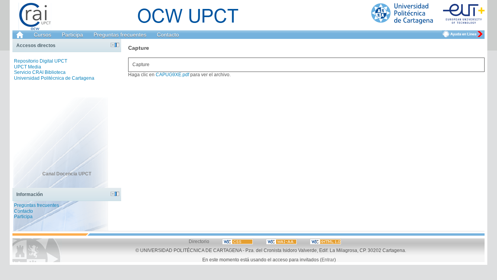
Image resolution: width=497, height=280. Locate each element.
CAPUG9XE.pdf (172, 74)
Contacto (168, 35)
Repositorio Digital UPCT (40, 61)
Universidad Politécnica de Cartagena (54, 78)
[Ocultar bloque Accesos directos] (113, 45)
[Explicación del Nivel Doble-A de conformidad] (238, 241)
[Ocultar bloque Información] (113, 194)
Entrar (327, 259)
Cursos (42, 35)
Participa (72, 35)
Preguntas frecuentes (120, 35)
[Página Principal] (428, 14)
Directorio (199, 241)
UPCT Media (27, 67)
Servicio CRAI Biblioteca (40, 72)
